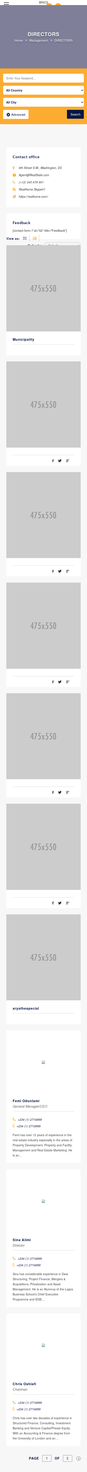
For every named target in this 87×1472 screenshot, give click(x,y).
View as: (13, 238)
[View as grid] (25, 238)
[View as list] (34, 238)
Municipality (23, 339)
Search (75, 114)
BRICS (43, 2)
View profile (43, 279)
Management (38, 40)
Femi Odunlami (26, 1100)
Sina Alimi (22, 1239)
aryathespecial (26, 1008)
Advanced (18, 114)
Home (19, 40)
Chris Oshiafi (24, 1383)
